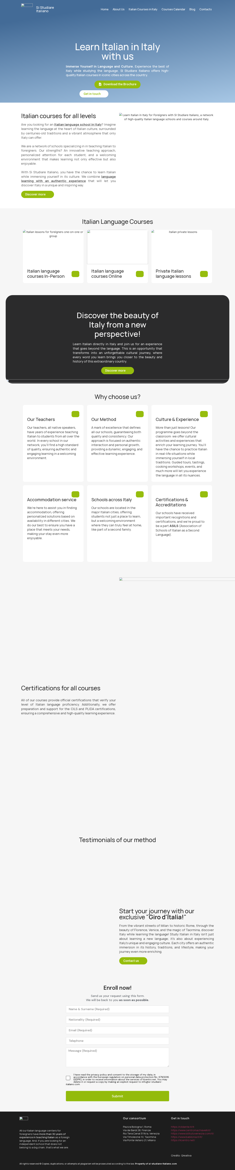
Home (105, 9)
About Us (119, 9)
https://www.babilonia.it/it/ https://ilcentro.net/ (186, 1138)
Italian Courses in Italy (143, 9)
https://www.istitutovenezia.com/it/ (192, 1133)
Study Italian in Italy (185, 934)
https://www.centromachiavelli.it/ (191, 1130)
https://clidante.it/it (182, 1127)
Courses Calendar (173, 9)
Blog (192, 9)
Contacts (205, 9)
